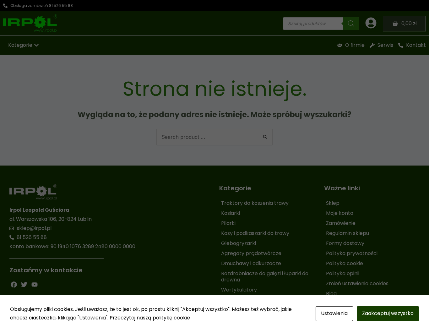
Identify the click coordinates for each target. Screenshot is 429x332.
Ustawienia (334, 313)
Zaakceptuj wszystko (388, 313)
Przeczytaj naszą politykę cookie (150, 317)
